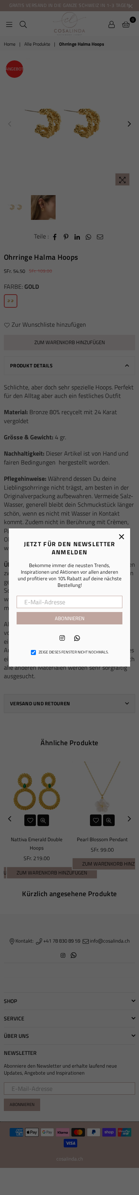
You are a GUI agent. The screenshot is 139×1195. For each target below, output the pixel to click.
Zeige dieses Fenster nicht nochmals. (73, 652)
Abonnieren (70, 618)
